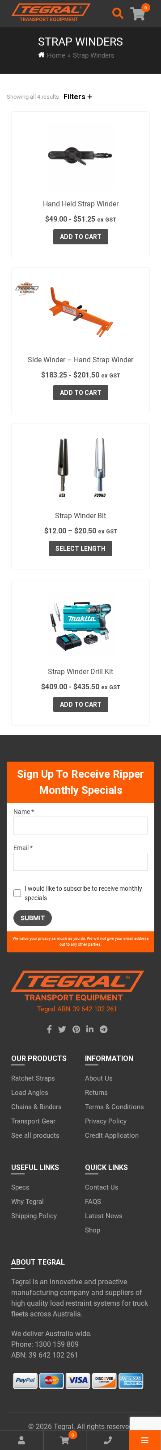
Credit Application (112, 1136)
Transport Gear (33, 1121)
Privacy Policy (106, 1121)
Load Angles (29, 1093)
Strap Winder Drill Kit (80, 671)
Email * (23, 847)
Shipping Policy (34, 1216)
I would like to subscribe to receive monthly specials (83, 893)
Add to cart (81, 236)
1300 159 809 (57, 1344)
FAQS (93, 1202)
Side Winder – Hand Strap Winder (80, 360)
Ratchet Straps (33, 1078)
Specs (20, 1187)
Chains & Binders (36, 1107)
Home (56, 55)
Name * (23, 811)
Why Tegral (27, 1202)
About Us (99, 1078)
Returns (96, 1093)
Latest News (104, 1216)
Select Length (80, 548)
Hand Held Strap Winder (81, 204)
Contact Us (102, 1187)
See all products (35, 1136)
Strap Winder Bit (80, 515)
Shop (92, 1230)
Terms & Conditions (114, 1107)
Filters (75, 96)
